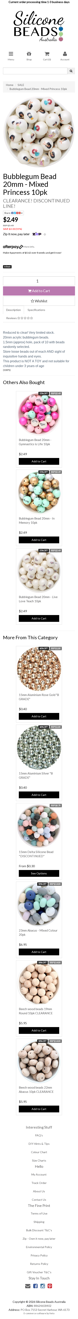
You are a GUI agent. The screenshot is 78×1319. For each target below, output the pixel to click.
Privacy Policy (39, 1255)
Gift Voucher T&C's (39, 1272)
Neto (51, 1313)
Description (13, 310)
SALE (21, 85)
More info (28, 246)
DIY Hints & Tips (39, 1143)
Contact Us (39, 1199)
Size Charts (39, 1160)
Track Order (39, 1183)
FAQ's (39, 1135)
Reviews (11, 318)
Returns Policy (39, 1263)
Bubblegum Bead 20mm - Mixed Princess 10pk (38, 89)
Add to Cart (40, 291)
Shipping (39, 1221)
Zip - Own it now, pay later (39, 1238)
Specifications (36, 310)
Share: (7, 212)
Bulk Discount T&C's (39, 1230)
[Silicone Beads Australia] (39, 24)
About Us (39, 1191)
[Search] (71, 71)
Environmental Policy (39, 1247)
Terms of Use (39, 1213)
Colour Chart (39, 1152)
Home (9, 85)
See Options (39, 873)
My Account (39, 1174)
